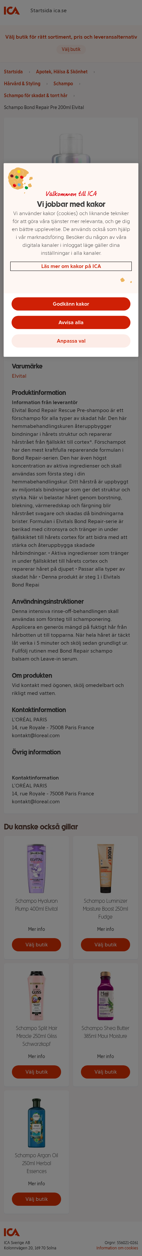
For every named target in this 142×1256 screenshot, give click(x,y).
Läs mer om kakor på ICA (71, 266)
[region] (71, 260)
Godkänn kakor (71, 304)
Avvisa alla (71, 322)
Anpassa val (71, 341)
